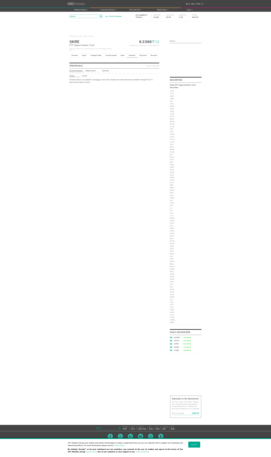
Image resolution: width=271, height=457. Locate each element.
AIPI (171, 101)
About (188, 4)
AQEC (172, 109)
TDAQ (172, 289)
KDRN (172, 218)
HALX (172, 182)
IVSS (172, 213)
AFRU (172, 99)
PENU (172, 254)
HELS (172, 195)
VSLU (172, 315)
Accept (194, 445)
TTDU (172, 310)
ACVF (172, 93)
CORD (172, 134)
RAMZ (172, 261)
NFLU (172, 238)
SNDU (172, 277)
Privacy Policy (119, 445)
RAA (171, 256)
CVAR (172, 142)
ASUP (172, 114)
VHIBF (176, 350)
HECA (172, 190)
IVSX (172, 216)
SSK (171, 287)
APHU (172, 106)
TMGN (172, 297)
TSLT (172, 299)
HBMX (172, 188)
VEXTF (176, 341)
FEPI (171, 162)
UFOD (172, 312)
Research (154, 55)
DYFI (171, 154)
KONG (172, 221)
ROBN (172, 269)
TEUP (172, 294)
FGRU (172, 165)
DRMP (172, 149)
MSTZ (172, 236)
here (98, 80)
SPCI (171, 284)
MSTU (172, 233)
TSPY (172, 305)
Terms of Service (142, 452)
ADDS (172, 96)
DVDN (172, 152)
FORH (172, 167)
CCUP (172, 126)
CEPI (171, 129)
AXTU (172, 116)
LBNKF (176, 347)
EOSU (172, 157)
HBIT (171, 185)
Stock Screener (115, 16)
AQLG (172, 111)
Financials (132, 55)
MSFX (172, 231)
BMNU (172, 121)
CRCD (172, 137)
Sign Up (195, 413)
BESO (172, 119)
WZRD (172, 320)
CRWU (172, 139)
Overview (74, 55)
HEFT (172, 193)
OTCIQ (198, 4)
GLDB (172, 172)
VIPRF (176, 344)
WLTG (172, 317)
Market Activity (73, 36)
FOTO (172, 170)
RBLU (172, 264)
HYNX (172, 203)
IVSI (171, 210)
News (123, 55)
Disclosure (143, 55)
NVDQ (172, 241)
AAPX (172, 91)
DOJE (172, 147)
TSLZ (172, 302)
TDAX (172, 292)
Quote (84, 55)
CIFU (171, 132)
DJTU (172, 144)
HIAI (171, 200)
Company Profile (95, 55)
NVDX (172, 243)
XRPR (172, 322)
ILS (171, 208)
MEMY (172, 228)
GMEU (172, 177)
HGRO (172, 198)
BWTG (172, 124)
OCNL (172, 246)
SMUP (172, 274)
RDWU (172, 266)
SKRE (85, 36)
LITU (171, 226)
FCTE (172, 160)
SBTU (172, 271)
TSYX (172, 307)
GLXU (172, 175)
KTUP (172, 223)
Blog (193, 4)
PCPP (172, 251)
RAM (171, 259)
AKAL (172, 104)
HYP (171, 205)
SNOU (172, 279)
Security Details (111, 55)
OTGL (172, 249)
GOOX (172, 180)
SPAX (172, 282)
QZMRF (177, 337)
